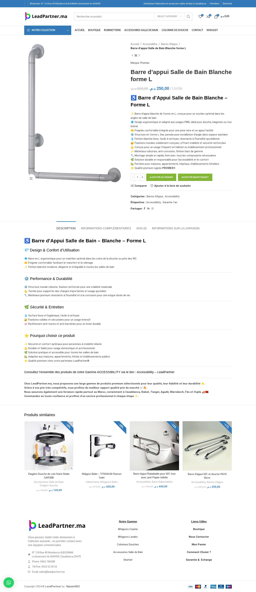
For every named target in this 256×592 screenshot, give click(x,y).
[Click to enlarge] (31, 178)
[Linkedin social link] (148, 208)
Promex (144, 62)
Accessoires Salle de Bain (48, 482)
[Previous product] (132, 55)
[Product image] (207, 445)
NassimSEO (73, 586)
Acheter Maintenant (195, 177)
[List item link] (57, 561)
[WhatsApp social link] (152, 208)
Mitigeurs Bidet (109, 482)
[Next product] (139, 55)
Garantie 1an (170, 202)
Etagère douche (49, 485)
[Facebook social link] (144, 208)
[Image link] (57, 525)
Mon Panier (199, 544)
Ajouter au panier (161, 177)
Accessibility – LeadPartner (155, 372)
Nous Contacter (199, 536)
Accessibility (150, 44)
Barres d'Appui (169, 44)
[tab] (66, 226)
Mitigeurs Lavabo (128, 536)
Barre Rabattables (162, 481)
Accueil (135, 44)
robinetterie (92, 482)
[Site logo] (46, 16)
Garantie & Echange (199, 559)
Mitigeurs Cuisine (128, 529)
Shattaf (128, 559)
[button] (8, 582)
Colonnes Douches (128, 544)
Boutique (199, 529)
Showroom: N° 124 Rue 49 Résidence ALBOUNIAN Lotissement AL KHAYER (65, 3)
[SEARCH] (188, 17)
